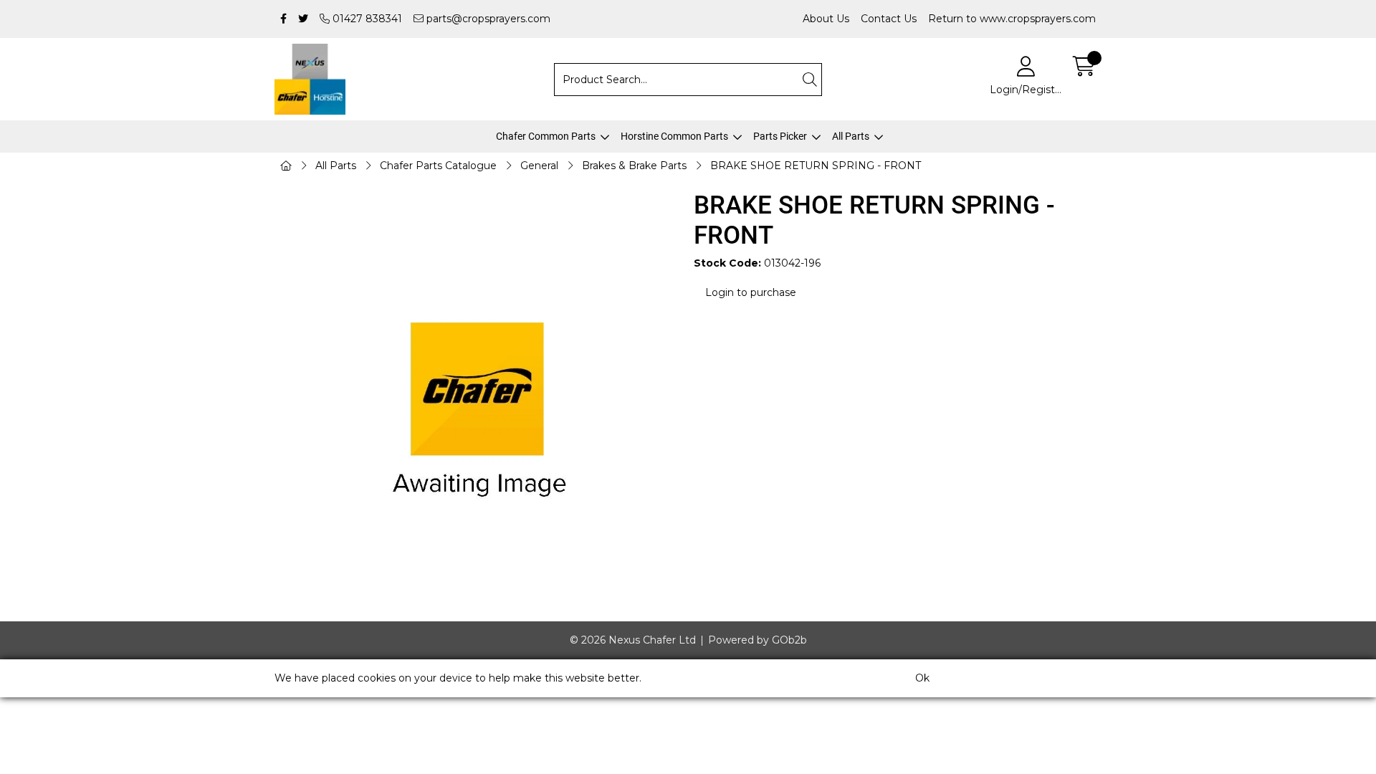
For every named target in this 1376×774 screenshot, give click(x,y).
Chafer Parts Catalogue (438, 165)
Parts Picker (780, 136)
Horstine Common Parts (674, 136)
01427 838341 (366, 18)
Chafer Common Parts (546, 136)
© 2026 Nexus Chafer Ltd (633, 640)
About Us (826, 18)
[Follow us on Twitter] (303, 19)
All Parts (850, 136)
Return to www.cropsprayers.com (1012, 18)
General (539, 165)
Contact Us (889, 18)
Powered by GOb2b (757, 640)
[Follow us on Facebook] (283, 19)
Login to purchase (750, 292)
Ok (922, 678)
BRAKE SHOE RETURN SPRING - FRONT (815, 165)
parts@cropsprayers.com (487, 18)
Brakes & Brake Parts (634, 165)
